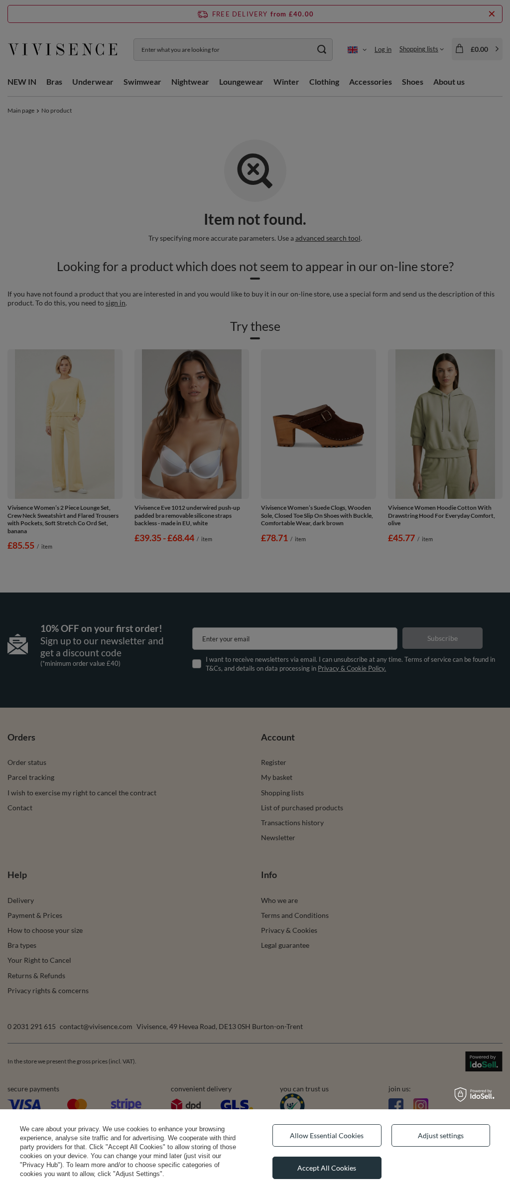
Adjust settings (441, 1135)
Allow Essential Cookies (327, 1135)
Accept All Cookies (326, 1168)
